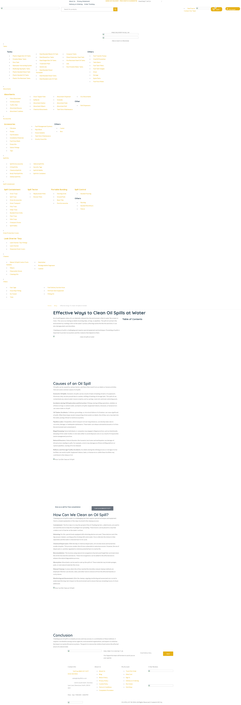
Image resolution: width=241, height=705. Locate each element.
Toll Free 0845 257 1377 (81, 671)
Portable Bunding (59, 189)
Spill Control (80, 189)
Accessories (9, 124)
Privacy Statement (83, 1)
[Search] (115, 9)
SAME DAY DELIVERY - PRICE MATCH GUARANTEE (121, 1)
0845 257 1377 (156, 1)
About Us (72, 1)
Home (49, 305)
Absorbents (9, 94)
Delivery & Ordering (76, 4)
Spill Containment (12, 189)
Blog (55, 305)
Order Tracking (89, 4)
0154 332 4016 (167, 1)
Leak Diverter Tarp (13, 238)
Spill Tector (33, 189)
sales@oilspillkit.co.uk (79, 678)
